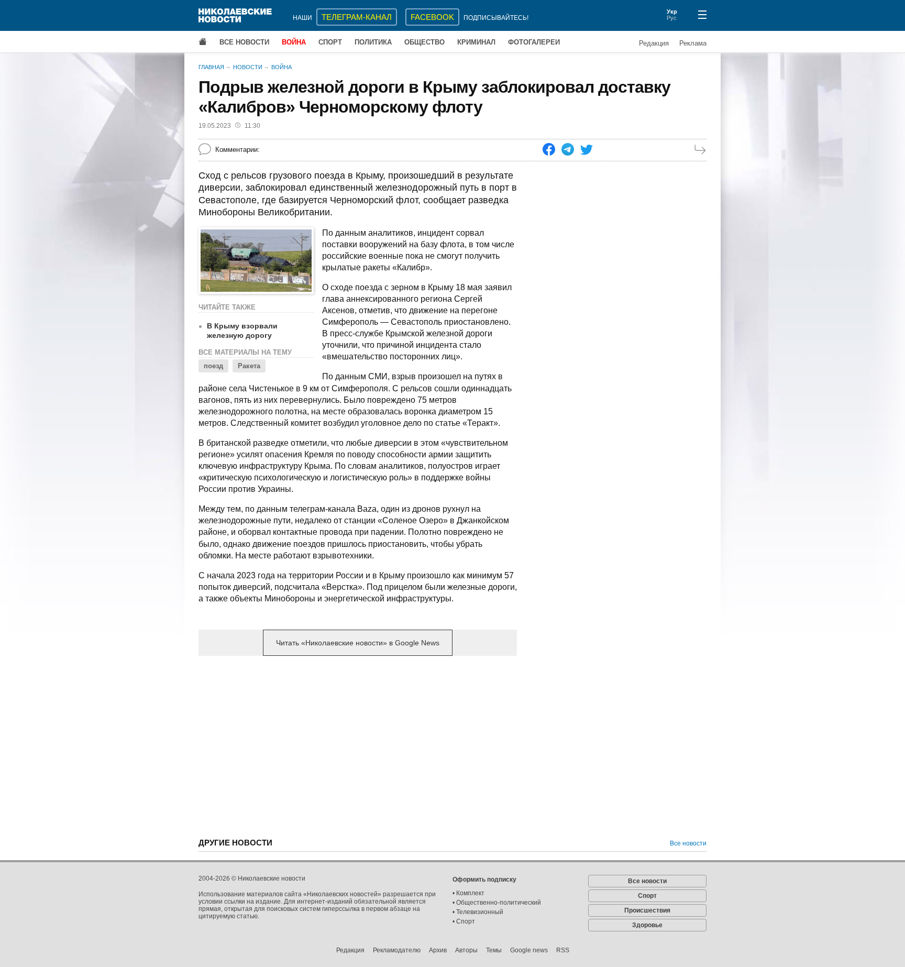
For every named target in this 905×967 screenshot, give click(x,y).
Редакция (654, 43)
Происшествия (647, 910)
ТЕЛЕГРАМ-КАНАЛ (357, 17)
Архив (438, 950)
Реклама (693, 43)
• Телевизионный (477, 912)
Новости (247, 67)
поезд (213, 366)
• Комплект (468, 893)
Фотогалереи (534, 42)
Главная (211, 67)
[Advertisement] (358, 746)
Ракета (249, 366)
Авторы (466, 950)
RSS (562, 950)
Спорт (330, 42)
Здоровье (647, 925)
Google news (529, 950)
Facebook (432, 17)
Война (294, 42)
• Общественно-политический (496, 902)
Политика (373, 42)
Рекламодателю (397, 950)
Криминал (476, 42)
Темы (494, 950)
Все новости (244, 42)
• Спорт (463, 921)
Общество (424, 42)
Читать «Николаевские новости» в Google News (357, 643)
